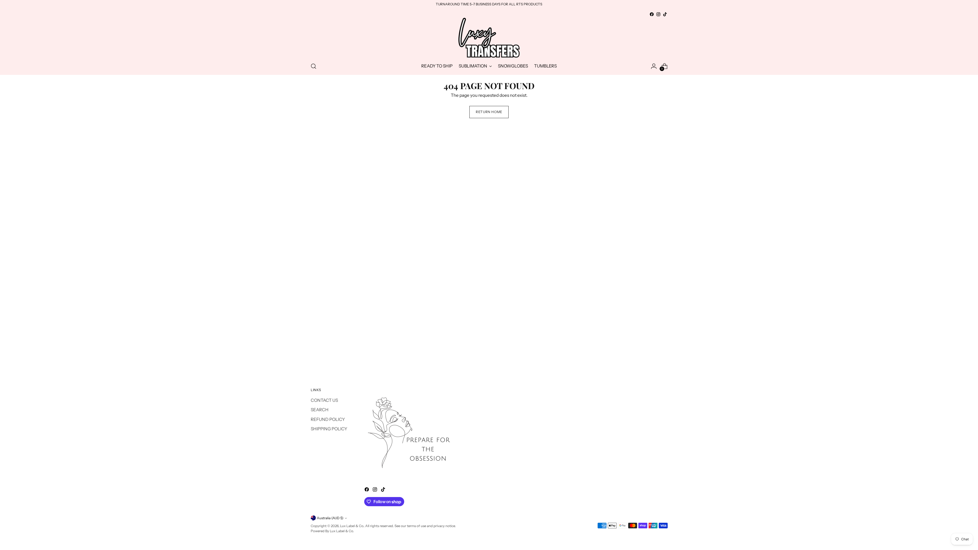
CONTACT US (324, 400)
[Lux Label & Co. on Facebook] (651, 14)
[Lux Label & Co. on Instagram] (658, 14)
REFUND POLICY (328, 419)
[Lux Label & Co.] (489, 38)
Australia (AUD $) (330, 518)
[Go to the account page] (654, 66)
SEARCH (320, 409)
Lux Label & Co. (352, 526)
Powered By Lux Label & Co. (332, 531)
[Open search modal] (313, 66)
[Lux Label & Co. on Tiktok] (665, 14)
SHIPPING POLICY (329, 428)
